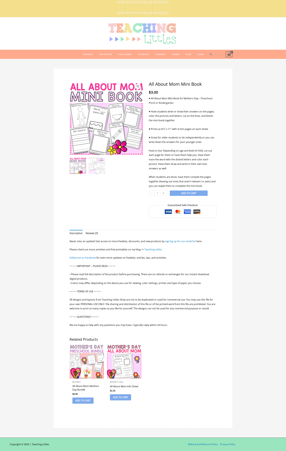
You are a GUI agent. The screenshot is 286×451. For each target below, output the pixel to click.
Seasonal (88, 54)
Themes (176, 54)
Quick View (87, 376)
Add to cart (188, 193)
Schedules (143, 54)
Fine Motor (105, 54)
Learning (160, 54)
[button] (211, 54)
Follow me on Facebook (83, 257)
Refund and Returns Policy (203, 444)
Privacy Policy (227, 444)
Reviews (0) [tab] (92, 233)
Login (200, 54)
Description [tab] (76, 233)
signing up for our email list (180, 241)
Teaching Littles (153, 249)
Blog (188, 54)
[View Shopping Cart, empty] (229, 54)
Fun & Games (125, 54)
